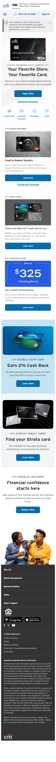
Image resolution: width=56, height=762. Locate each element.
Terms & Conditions (11, 638)
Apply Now (32, 93)
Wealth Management (13, 578)
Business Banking (11, 586)
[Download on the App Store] (32, 619)
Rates (6, 595)
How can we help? (27, 14)
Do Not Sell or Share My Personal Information (20, 648)
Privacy (6, 641)
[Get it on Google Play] (13, 619)
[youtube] (13, 625)
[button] (5, 14)
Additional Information (29, 102)
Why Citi (7, 570)
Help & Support (11, 603)
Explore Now (30, 509)
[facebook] (4, 625)
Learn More (25, 29)
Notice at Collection (11, 645)
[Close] (50, 23)
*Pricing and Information (34, 184)
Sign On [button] (45, 14)
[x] (8, 625)
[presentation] (30, 8)
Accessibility (8, 652)
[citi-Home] (6, 6)
